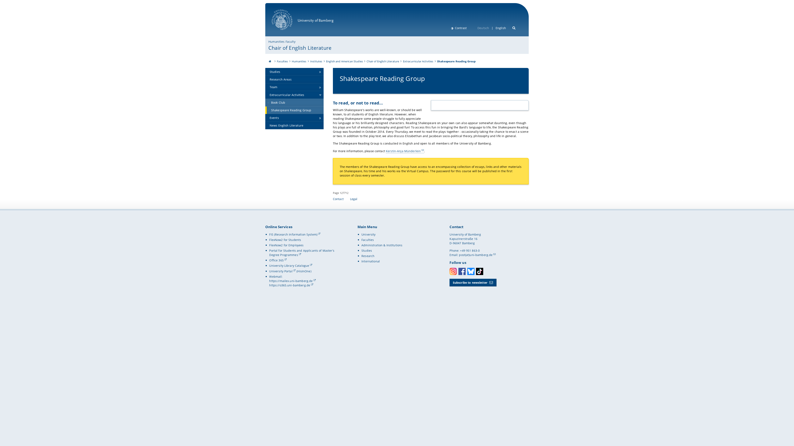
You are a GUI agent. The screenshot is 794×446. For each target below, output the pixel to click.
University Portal (280, 271)
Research (367, 256)
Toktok (479, 271)
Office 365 (276, 260)
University (368, 234)
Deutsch (483, 28)
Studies (366, 251)
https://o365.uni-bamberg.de (289, 285)
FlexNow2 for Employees (286, 245)
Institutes (316, 61)
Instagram (453, 271)
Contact (338, 199)
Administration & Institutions (381, 245)
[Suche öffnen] (514, 27)
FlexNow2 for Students (285, 240)
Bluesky (471, 271)
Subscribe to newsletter (470, 283)
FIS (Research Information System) (293, 234)
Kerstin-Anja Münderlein (403, 151)
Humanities (299, 61)
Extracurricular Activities (418, 61)
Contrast (460, 28)
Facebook (462, 271)
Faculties (282, 61)
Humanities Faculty (281, 42)
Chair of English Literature (299, 47)
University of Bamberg (287, 32)
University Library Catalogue (289, 266)
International (370, 261)
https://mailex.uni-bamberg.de (291, 281)
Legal (354, 199)
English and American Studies (344, 61)
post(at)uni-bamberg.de (476, 255)
